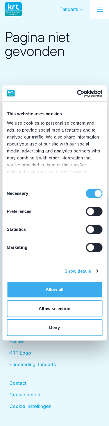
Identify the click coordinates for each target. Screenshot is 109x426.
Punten (16, 341)
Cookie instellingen (30, 406)
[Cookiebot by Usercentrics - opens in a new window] (77, 93)
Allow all (54, 289)
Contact (17, 383)
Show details (78, 271)
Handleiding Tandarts (32, 364)
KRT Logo (20, 353)
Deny (54, 327)
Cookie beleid (24, 395)
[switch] (94, 211)
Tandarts (69, 9)
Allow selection (54, 308)
